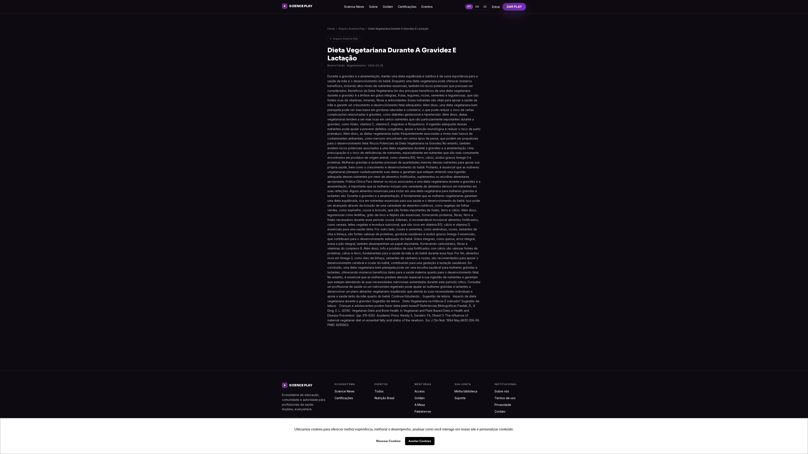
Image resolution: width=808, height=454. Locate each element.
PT (469, 6)
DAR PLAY (514, 6)
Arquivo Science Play (352, 28)
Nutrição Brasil (384, 398)
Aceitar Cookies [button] (419, 441)
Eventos (427, 6)
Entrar (496, 7)
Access (420, 391)
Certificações (407, 6)
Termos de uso (505, 398)
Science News (354, 6)
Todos (379, 391)
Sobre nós (501, 391)
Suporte (460, 398)
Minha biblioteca (465, 391)
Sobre (373, 6)
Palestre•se (423, 411)
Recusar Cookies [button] (388, 441)
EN (477, 6)
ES (485, 6)
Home (331, 28)
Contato (499, 411)
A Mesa (420, 404)
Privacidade (502, 404)
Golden (388, 6)
